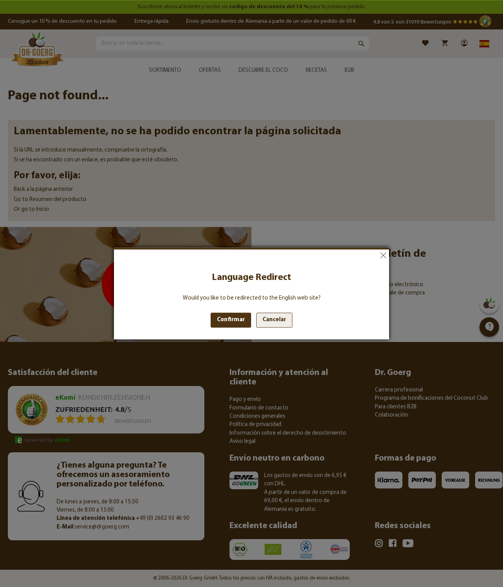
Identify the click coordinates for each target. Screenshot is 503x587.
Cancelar (383, 255)
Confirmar (231, 320)
